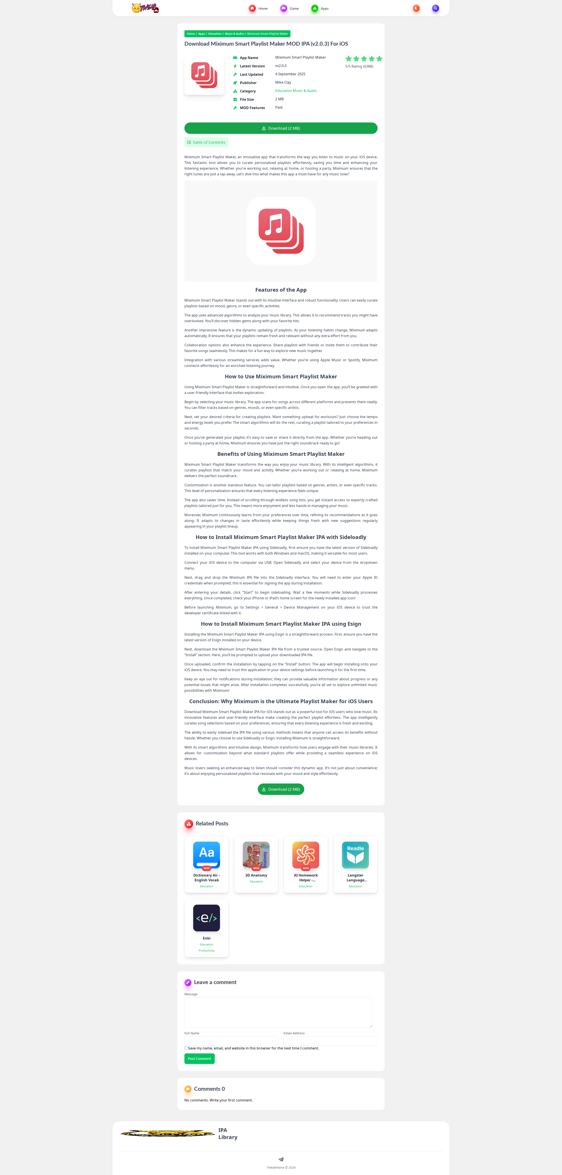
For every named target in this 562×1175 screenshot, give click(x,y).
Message (191, 994)
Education (215, 34)
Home (263, 8)
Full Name (191, 1033)
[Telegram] (281, 1159)
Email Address (294, 1033)
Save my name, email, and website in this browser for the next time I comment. (253, 1048)
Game (294, 8)
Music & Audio (234, 34)
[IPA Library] (143, 8)
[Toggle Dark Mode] (416, 8)
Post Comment (199, 1058)
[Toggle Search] (435, 8)
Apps (324, 8)
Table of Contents (209, 142)
